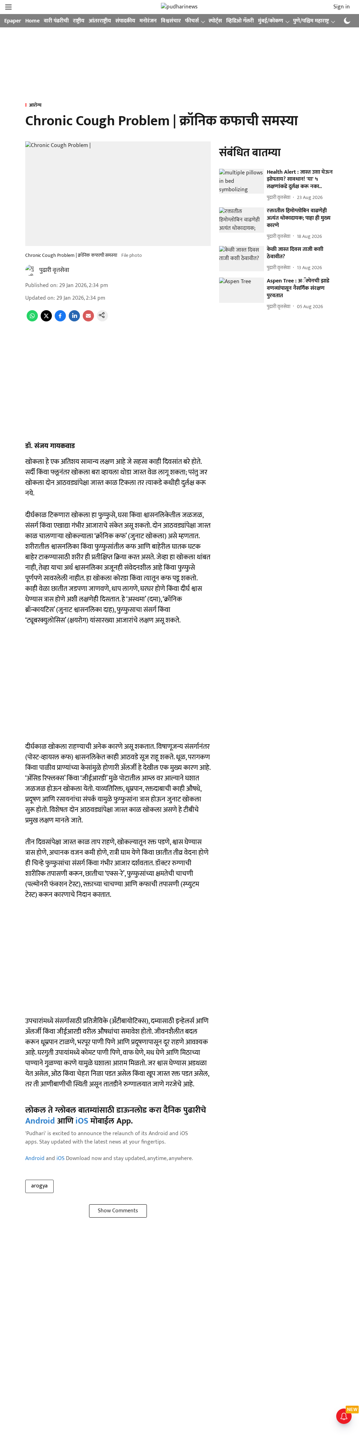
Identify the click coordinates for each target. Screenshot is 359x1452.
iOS (81, 1121)
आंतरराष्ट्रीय (100, 21)
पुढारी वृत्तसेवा (54, 270)
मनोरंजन (148, 21)
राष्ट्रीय (78, 21)
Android (40, 1121)
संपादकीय (125, 21)
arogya (39, 1186)
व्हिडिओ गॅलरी (240, 21)
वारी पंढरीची (56, 21)
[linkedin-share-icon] (74, 320)
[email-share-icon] (88, 320)
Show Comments (118, 1210)
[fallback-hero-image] (241, 181)
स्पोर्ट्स (215, 21)
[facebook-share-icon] (60, 320)
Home (32, 21)
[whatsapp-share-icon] (32, 320)
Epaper (12, 21)
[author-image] (30, 270)
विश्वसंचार (171, 21)
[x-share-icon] (46, 320)
